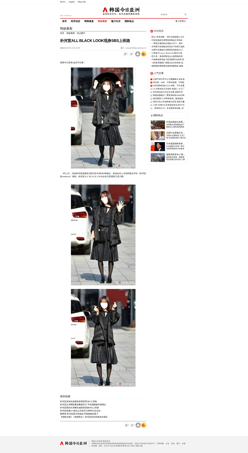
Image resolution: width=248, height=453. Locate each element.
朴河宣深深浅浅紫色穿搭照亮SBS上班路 (78, 401)
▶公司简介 (181, 21)
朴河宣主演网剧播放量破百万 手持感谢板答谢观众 (83, 404)
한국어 (62, 2)
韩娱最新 (102, 21)
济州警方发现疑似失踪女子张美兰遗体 (167, 47)
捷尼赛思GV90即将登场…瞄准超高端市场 (171, 98)
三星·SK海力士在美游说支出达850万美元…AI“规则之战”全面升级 (181, 105)
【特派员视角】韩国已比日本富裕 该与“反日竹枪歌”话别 (175, 63)
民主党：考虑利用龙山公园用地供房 (166, 56)
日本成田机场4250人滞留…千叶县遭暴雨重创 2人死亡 (176, 86)
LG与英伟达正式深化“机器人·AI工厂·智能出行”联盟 (175, 89)
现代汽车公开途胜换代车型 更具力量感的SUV (172, 102)
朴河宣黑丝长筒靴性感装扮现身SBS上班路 (79, 408)
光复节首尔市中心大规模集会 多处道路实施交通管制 (175, 79)
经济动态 (75, 21)
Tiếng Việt (82, 2)
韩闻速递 (89, 21)
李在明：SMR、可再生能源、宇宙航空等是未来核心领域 (177, 82)
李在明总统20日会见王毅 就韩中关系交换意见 (172, 92)
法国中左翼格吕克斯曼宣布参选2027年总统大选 (171, 50)
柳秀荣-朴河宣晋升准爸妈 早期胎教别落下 (79, 414)
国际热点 (129, 21)
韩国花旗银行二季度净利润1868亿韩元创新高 (172, 95)
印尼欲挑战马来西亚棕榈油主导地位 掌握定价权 (171, 40)
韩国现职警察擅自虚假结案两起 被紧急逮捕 (169, 66)
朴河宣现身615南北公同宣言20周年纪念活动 (80, 411)
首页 (64, 21)
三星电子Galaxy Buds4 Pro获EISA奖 (166, 53)
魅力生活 (116, 21)
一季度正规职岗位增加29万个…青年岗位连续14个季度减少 (176, 43)
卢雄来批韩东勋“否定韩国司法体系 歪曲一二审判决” (173, 59)
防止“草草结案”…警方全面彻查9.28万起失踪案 (171, 37)
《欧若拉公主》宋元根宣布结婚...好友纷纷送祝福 (174, 108)
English (72, 2)
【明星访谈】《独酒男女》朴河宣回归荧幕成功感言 (84, 417)
